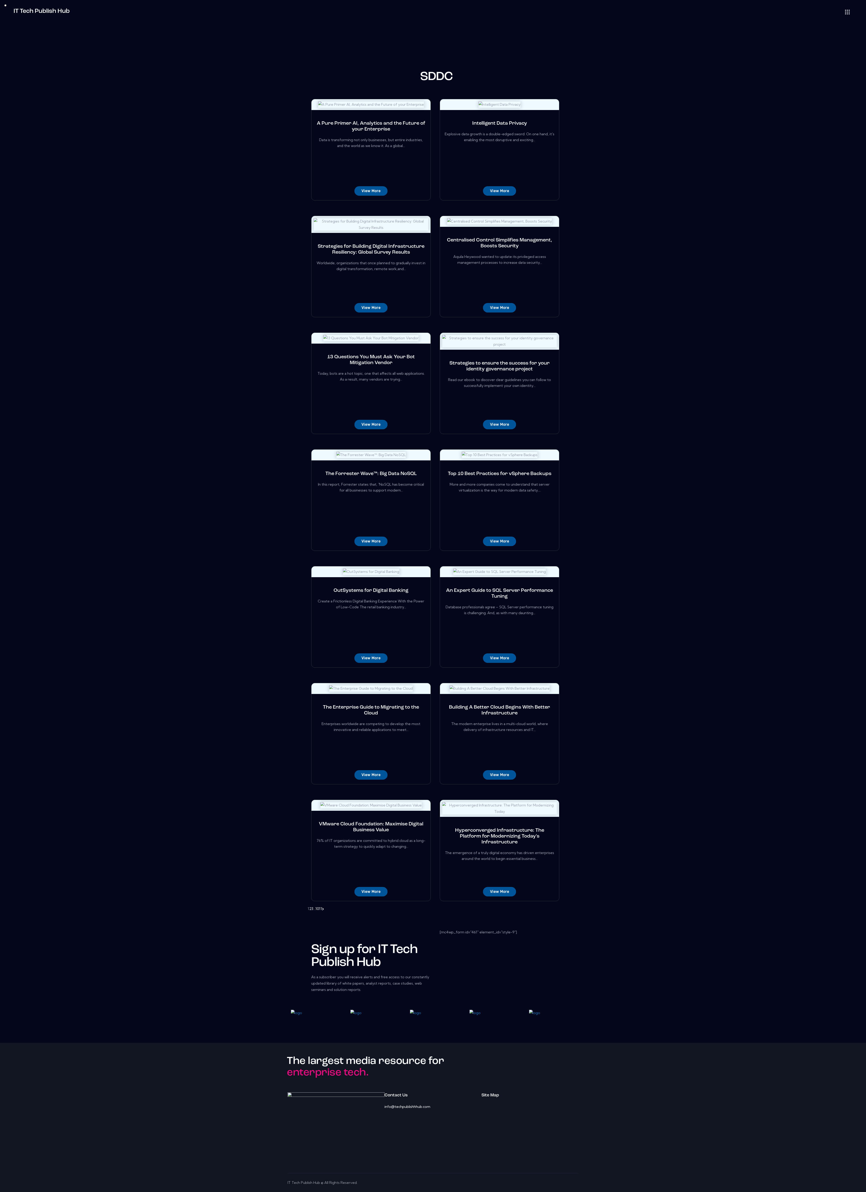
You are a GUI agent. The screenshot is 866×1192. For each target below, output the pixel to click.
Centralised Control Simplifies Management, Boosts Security (499, 243)
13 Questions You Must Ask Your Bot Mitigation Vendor (371, 359)
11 (320, 908)
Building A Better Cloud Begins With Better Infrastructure (499, 710)
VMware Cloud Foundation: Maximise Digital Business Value (371, 827)
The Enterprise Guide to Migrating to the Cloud (371, 710)
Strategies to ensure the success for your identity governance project (499, 366)
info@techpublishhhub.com (407, 1106)
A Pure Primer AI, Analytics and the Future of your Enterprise (371, 126)
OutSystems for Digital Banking (371, 590)
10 (317, 908)
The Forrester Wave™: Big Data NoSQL (371, 473)
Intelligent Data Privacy (499, 123)
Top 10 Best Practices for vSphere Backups (499, 473)
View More (371, 191)
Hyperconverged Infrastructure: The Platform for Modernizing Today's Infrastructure (499, 836)
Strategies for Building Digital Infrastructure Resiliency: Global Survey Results (371, 249)
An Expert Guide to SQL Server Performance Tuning (499, 593)
